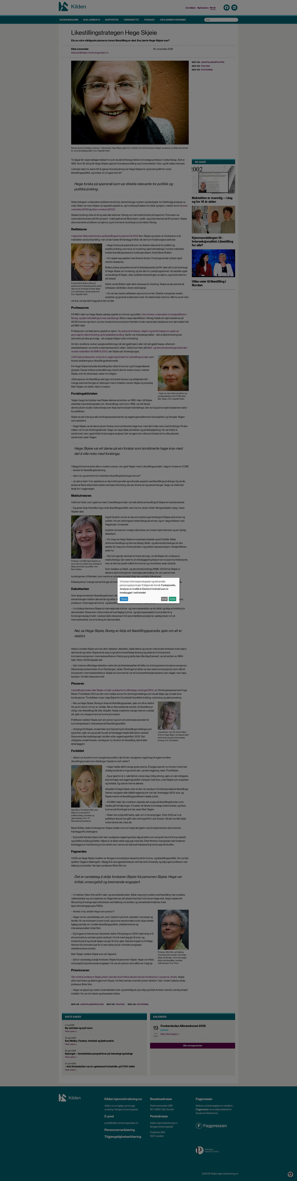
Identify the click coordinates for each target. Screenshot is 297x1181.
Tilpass (124, 599)
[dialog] (148, 590)
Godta (172, 599)
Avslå (164, 599)
